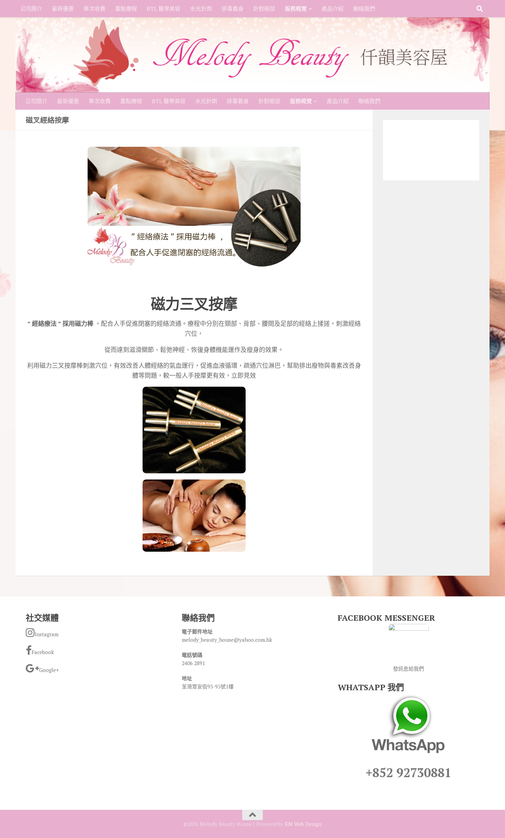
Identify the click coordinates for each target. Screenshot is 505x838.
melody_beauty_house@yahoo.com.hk (227, 639)
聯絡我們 (364, 8)
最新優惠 (63, 8)
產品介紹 (333, 8)
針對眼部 (264, 8)
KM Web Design (303, 823)
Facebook (43, 652)
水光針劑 (201, 8)
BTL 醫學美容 (163, 8)
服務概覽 (296, 8)
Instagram (46, 634)
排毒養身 (233, 8)
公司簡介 (31, 8)
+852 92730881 (408, 772)
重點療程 (126, 8)
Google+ (49, 669)
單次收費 (94, 8)
